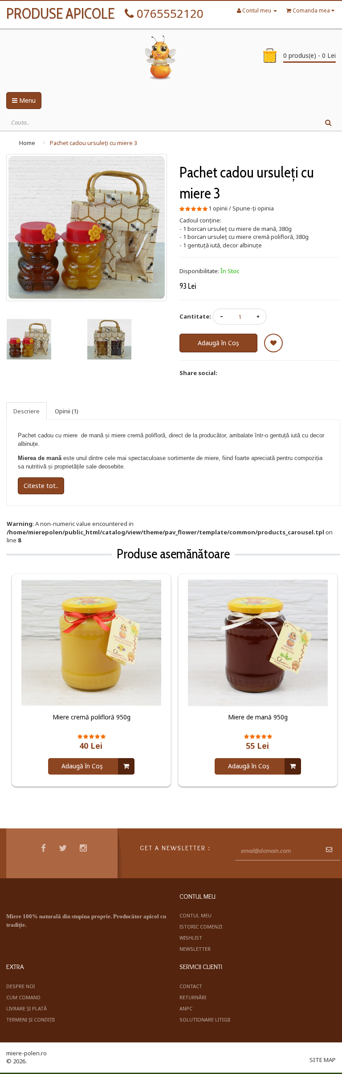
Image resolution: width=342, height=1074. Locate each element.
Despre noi (20, 986)
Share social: (198, 373)
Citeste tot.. (41, 485)
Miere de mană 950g (258, 717)
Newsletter (195, 948)
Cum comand (23, 997)
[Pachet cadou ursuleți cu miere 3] (86, 227)
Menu (26, 100)
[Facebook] (44, 849)
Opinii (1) (66, 411)
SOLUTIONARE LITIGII (204, 1019)
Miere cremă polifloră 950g (91, 717)
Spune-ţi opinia (253, 208)
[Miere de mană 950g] (258, 642)
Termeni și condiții (30, 1019)
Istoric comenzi (200, 926)
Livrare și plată (26, 1008)
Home (27, 143)
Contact (190, 986)
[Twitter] (63, 849)
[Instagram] (84, 849)
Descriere (26, 411)
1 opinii (218, 208)
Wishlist (190, 937)
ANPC (185, 1008)
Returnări (192, 997)
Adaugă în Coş (218, 343)
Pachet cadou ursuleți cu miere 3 (93, 143)
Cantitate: (195, 316)
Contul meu (195, 915)
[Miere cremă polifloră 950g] (91, 642)
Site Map (322, 1060)
